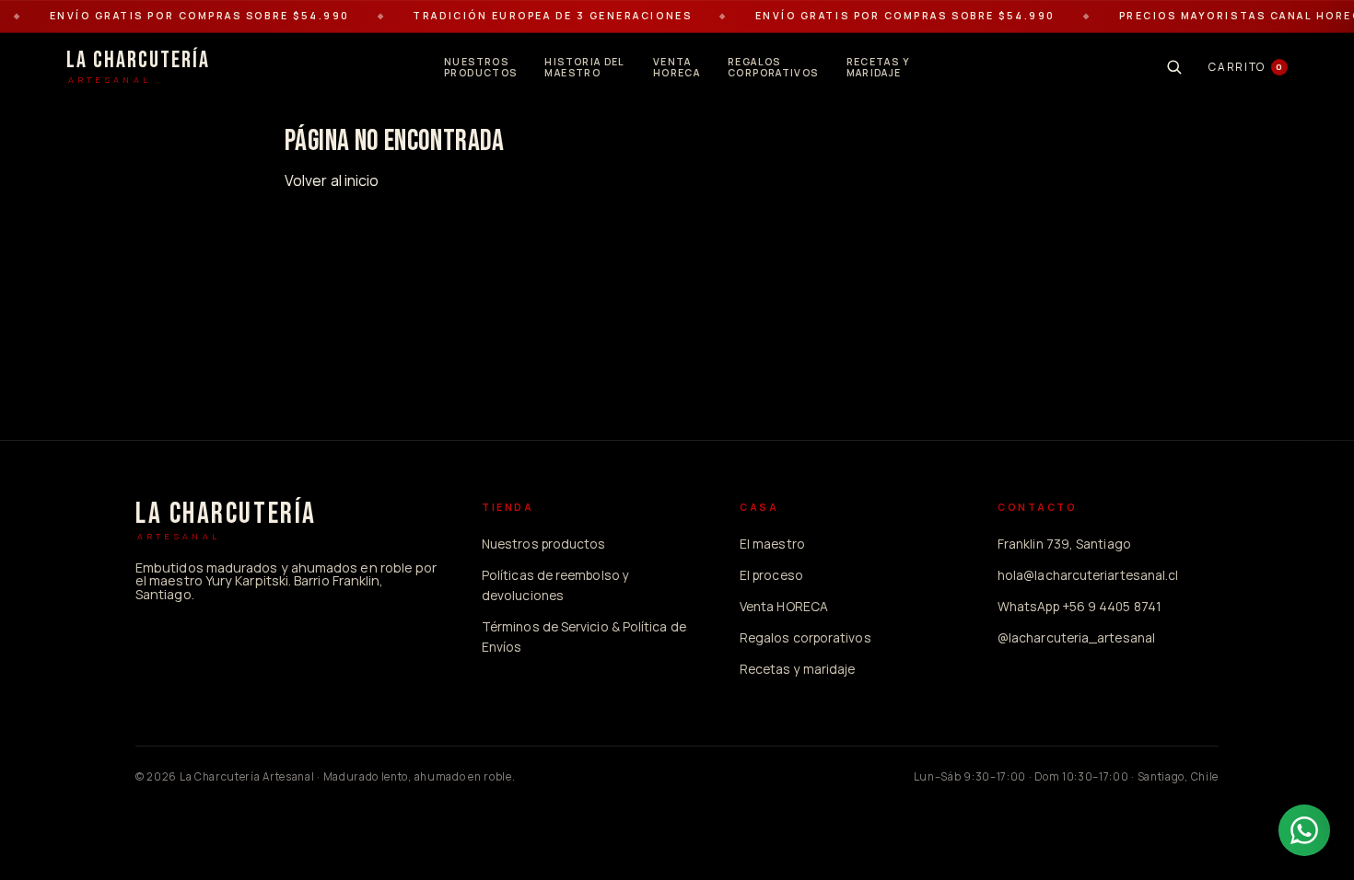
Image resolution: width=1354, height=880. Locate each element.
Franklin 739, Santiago (1064, 543)
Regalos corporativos (805, 637)
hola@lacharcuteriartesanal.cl (1088, 575)
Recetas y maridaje (797, 668)
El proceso (771, 575)
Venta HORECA (784, 606)
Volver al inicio (332, 180)
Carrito (1245, 67)
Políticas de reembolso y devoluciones (555, 585)
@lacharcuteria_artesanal (1076, 637)
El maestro (772, 543)
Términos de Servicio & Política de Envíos (584, 636)
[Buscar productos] (1173, 67)
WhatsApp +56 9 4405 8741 (1079, 606)
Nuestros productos (543, 543)
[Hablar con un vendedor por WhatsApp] (1304, 830)
